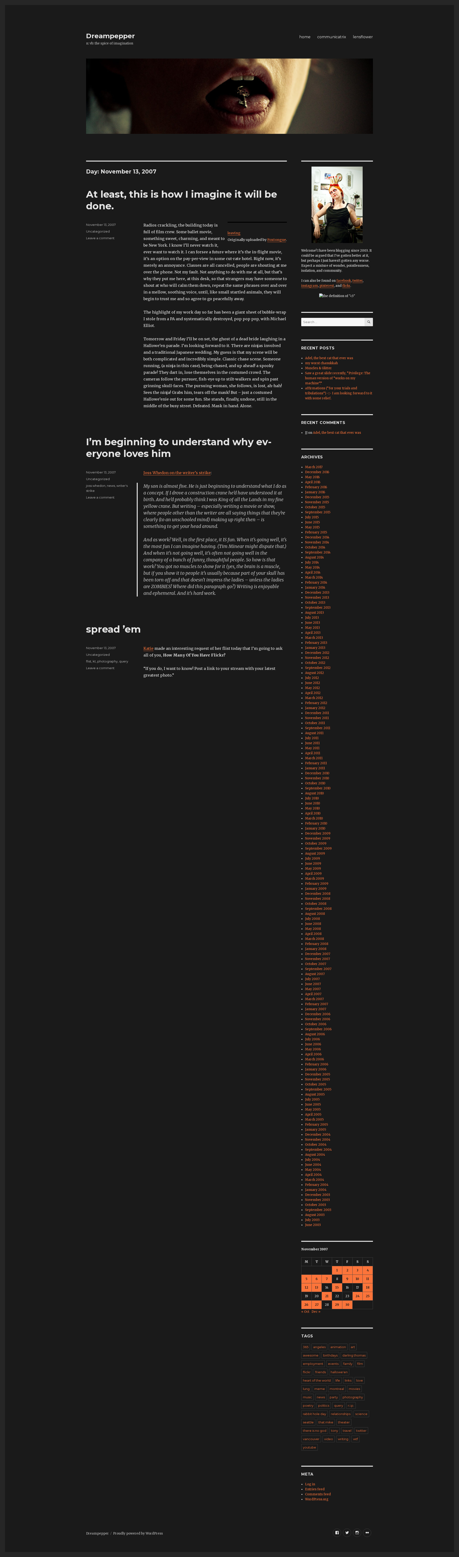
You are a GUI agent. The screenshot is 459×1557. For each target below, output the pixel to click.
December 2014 (317, 537)
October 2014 (315, 547)
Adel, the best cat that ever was (329, 358)
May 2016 (312, 477)
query (123, 661)
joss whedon (95, 486)
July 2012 (312, 678)
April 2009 (313, 874)
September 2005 (318, 1089)
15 (337, 1288)
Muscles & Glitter (318, 368)
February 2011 (316, 763)
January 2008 (315, 949)
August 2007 (315, 974)
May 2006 (313, 1049)
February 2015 (316, 532)
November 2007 (317, 959)
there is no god (314, 1430)
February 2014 (316, 582)
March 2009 (314, 879)
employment (313, 1364)
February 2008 (316, 944)
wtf (355, 1439)
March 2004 (314, 1180)
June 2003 (313, 1225)
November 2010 (317, 778)
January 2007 (315, 1009)
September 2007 (318, 969)
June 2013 (312, 623)
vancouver (311, 1439)
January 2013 (315, 648)
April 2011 (312, 753)
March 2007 (314, 999)
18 (368, 1288)
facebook (343, 281)
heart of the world (317, 1380)
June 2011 (312, 743)
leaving (234, 233)
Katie (148, 648)
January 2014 (315, 588)
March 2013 (314, 638)
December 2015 (317, 497)
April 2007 (313, 994)
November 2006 (317, 1019)
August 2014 (314, 557)
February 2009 (316, 884)
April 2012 (313, 693)
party (334, 1397)
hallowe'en (339, 1372)
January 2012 (315, 708)
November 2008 (317, 899)
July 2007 (312, 979)
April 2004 (313, 1175)
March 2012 (314, 698)
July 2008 (312, 919)
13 (316, 1288)
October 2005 (315, 1084)
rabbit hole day (314, 1414)
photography (107, 661)
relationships (340, 1414)
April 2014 (313, 572)
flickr (346, 286)
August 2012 (314, 673)
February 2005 (316, 1125)
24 (357, 1296)
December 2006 (317, 1014)
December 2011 (317, 713)
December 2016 (317, 472)
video (328, 1439)
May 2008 (313, 929)
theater (344, 1422)
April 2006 (313, 1054)
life (337, 1380)
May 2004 (313, 1170)
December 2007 (317, 954)
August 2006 (315, 1034)
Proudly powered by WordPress (138, 1533)
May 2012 (312, 688)
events (333, 1364)
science (361, 1414)
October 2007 (315, 964)
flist (88, 661)
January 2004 (316, 1190)
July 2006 (312, 1039)
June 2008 (313, 924)
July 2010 (312, 798)
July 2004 (312, 1160)
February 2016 (316, 487)
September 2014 (318, 552)
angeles (319, 1347)
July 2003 (312, 1220)
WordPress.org (316, 1499)
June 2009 (313, 864)
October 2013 (315, 603)
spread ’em (113, 629)
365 (305, 1347)
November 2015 (317, 502)
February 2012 (316, 703)
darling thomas (354, 1355)
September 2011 (317, 728)
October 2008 (315, 904)
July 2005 (312, 1099)
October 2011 (315, 723)
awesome (310, 1355)
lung (306, 1389)
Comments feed (318, 1494)
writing (343, 1439)
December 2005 (317, 1074)
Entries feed (315, 1489)
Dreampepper (110, 36)
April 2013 (313, 633)
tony (334, 1430)
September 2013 (318, 608)
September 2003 (318, 1210)
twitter (357, 281)
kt (94, 661)
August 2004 (315, 1155)
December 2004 (318, 1135)
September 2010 (318, 788)
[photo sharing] (257, 222)
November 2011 (317, 718)
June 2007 (313, 984)
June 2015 (312, 522)
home (305, 37)
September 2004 (318, 1150)
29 (337, 1305)
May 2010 (312, 808)
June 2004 (313, 1165)
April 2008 (313, 934)
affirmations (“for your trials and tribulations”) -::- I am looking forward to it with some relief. (338, 393)
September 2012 (318, 668)
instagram (309, 286)
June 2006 (313, 1044)
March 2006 (314, 1059)
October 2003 (315, 1205)
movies (354, 1389)
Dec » (315, 1312)
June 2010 (312, 803)
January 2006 (315, 1069)
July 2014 (312, 562)
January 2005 (315, 1130)
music (307, 1397)
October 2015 (315, 507)
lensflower (363, 37)
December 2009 (317, 833)
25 (368, 1296)
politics (323, 1405)
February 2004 (316, 1185)
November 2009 (317, 838)
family (347, 1364)
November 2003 (317, 1200)
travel (347, 1430)
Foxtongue (276, 240)
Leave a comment (100, 238)
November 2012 (317, 658)
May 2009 (313, 869)
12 (306, 1288)
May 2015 (312, 527)
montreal (337, 1389)
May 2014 (312, 567)
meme (319, 1389)
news (111, 486)
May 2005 (313, 1109)
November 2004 (317, 1140)
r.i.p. (351, 1405)
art (353, 1347)
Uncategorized (98, 231)
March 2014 (314, 577)
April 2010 (313, 813)
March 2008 (314, 939)
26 (306, 1305)
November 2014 (317, 542)
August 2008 (315, 914)
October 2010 (315, 783)
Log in (310, 1484)
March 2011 (313, 758)
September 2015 (317, 512)
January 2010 (315, 828)
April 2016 (312, 482)
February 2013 (316, 643)
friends (320, 1372)
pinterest (326, 286)
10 (357, 1279)
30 (347, 1305)
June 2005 (313, 1104)
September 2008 (318, 909)
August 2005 (315, 1094)
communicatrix (331, 37)
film (360, 1364)
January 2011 (315, 768)
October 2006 (315, 1024)
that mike (325, 1422)
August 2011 (314, 733)
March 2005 (314, 1120)
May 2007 (313, 989)
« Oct (305, 1312)
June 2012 (312, 683)
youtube (309, 1447)
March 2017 (313, 467)
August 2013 (314, 613)
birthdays (330, 1355)
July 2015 (312, 517)
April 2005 (313, 1114)
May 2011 (312, 748)
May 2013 (312, 628)
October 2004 (316, 1145)
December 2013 (317, 593)
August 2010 (314, 793)
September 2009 (318, 848)
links (348, 1380)
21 (326, 1296)
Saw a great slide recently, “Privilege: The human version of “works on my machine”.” (337, 378)
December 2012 (317, 653)
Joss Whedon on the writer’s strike (177, 472)
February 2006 (316, 1064)
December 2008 (317, 894)
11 (367, 1279)
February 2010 (316, 823)
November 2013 (317, 598)
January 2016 (315, 492)
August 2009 (315, 854)
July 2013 (312, 618)
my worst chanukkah (321, 363)
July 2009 (312, 859)
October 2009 (315, 843)
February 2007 (316, 1004)
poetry (308, 1405)
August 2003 (315, 1215)
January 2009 (315, 889)
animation (338, 1347)
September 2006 (318, 1029)
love (359, 1380)
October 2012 (315, 663)
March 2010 (314, 818)
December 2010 (317, 773)
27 (317, 1305)
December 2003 (317, 1195)
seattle (308, 1422)
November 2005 (317, 1079)
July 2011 (311, 738)
